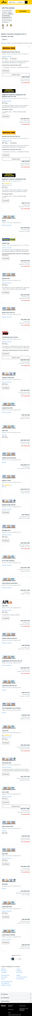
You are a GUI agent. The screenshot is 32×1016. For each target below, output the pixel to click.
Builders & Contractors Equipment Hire (11, 53)
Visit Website (6, 70)
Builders (19, 975)
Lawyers (19, 969)
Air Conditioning (5, 983)
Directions (4, 56)
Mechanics (19, 970)
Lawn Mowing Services (6, 981)
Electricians (4, 970)
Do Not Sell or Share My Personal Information (24, 1009)
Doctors (3, 978)
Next (19, 959)
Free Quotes (22, 11)
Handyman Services (6, 985)
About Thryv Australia (10, 1006)
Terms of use (10, 1009)
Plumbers (3, 969)
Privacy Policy (22, 1005)
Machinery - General (26, 98)
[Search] (26, 2)
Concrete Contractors (22, 977)
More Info (9, 56)
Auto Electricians (5, 975)
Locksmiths (4, 972)
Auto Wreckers (20, 978)
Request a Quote (16, 74)
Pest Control (20, 972)
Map (5, 39)
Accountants (4, 977)
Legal (9, 1012)
